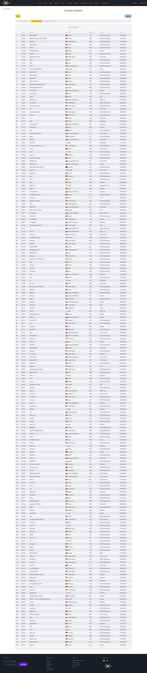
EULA (74, 667)
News (45, 3)
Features (62, 3)
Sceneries (69, 3)
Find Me (128, 16)
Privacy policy (76, 665)
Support (96, 3)
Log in (135, 3)
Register (142, 3)
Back (18, 16)
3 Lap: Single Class (36, 21)
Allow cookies (7, 8)
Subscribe (23, 664)
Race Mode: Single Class (23, 21)
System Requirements (78, 660)
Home (40, 3)
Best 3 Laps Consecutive (50, 21)
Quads (76, 3)
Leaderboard (84, 3)
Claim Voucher (104, 3)
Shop (50, 3)
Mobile (56, 3)
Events (90, 3)
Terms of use (76, 662)
